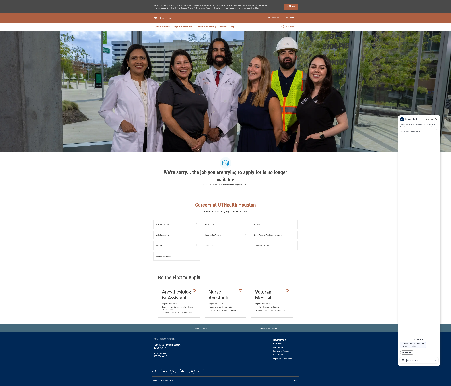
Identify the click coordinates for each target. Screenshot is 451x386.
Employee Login (274, 18)
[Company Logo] (165, 18)
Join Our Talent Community (206, 27)
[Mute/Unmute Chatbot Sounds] (432, 119)
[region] (419, 239)
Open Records (278, 343)
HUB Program (278, 355)
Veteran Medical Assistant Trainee (264, 295)
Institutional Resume (281, 351)
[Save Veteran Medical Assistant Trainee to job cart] (287, 291)
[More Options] (403, 360)
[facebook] (155, 371)
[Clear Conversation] (427, 119)
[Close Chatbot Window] (436, 119)
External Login (290, 18)
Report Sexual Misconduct (283, 358)
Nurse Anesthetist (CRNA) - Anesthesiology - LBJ (222, 295)
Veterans (223, 27)
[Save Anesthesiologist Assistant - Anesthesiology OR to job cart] (194, 291)
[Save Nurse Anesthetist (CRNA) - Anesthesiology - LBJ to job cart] (241, 291)
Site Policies (278, 347)
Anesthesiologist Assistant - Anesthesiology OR (176, 295)
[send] (434, 360)
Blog (232, 27)
